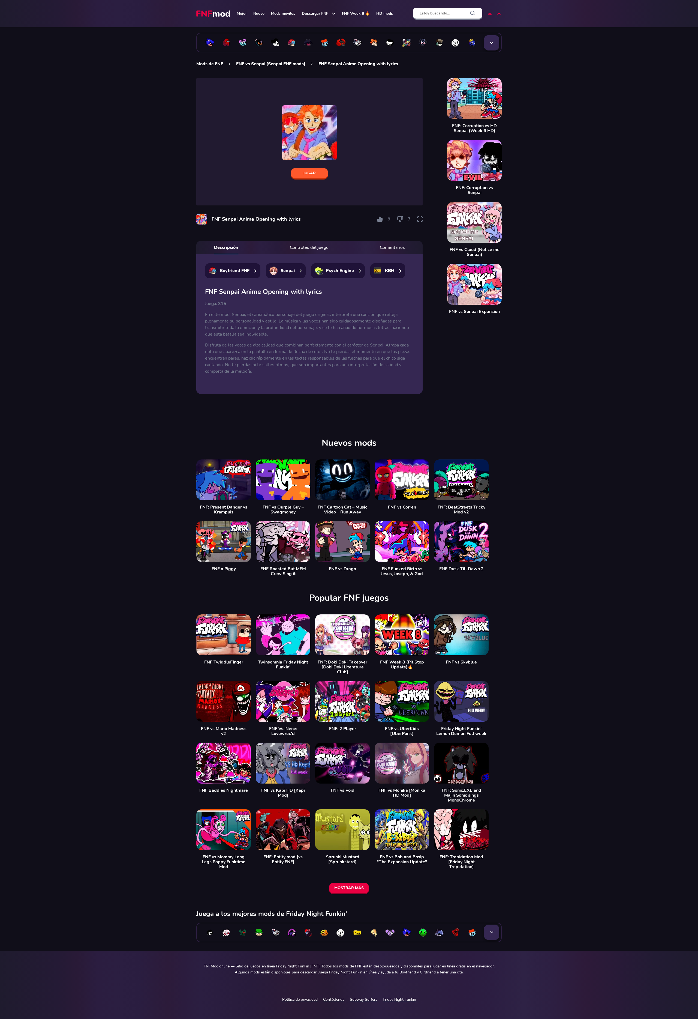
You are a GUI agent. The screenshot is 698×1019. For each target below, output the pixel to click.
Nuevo (258, 13)
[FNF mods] (213, 13)
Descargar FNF (315, 13)
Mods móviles (283, 13)
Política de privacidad (300, 999)
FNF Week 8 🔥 (356, 13)
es (490, 13)
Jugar (309, 173)
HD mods (384, 13)
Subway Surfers (363, 999)
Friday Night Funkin (399, 999)
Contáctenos (333, 999)
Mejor (242, 13)
